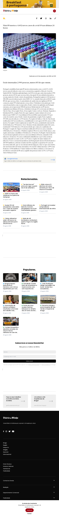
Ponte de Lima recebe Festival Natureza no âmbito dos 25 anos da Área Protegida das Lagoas (29, 299)
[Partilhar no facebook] (36, 18)
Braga (5, 443)
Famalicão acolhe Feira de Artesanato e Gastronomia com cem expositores (29, 276)
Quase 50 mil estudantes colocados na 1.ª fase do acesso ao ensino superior (11, 207)
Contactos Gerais (8, 481)
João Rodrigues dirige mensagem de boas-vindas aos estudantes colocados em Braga (47, 276)
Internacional (7, 454)
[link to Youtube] (13, 431)
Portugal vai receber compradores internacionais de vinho (46, 207)
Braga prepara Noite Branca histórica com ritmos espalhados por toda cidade (10, 276)
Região (5, 445)
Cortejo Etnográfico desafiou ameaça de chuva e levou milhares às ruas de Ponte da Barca (10, 321)
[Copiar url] (55, 18)
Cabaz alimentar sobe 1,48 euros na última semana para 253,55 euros (11, 220)
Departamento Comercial (11, 493)
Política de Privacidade (33, 364)
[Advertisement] (29, 245)
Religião (5, 450)
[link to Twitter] (9, 431)
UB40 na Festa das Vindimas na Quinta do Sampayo (10, 185)
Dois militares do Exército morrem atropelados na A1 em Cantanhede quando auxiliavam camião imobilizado (29, 208)
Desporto (6, 447)
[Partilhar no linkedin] (50, 18)
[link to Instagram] (6, 431)
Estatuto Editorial (8, 466)
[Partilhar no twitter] (41, 18)
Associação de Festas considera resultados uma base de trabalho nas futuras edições (10, 298)
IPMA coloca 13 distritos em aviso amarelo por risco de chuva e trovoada (47, 186)
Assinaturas (6, 469)
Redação (5, 487)
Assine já (29, 510)
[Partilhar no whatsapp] (46, 18)
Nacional (5, 452)
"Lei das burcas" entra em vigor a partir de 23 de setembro (29, 186)
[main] (29, 212)
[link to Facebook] (3, 431)
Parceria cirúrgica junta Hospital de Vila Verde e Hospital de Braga (47, 297)
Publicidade (6, 471)
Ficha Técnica (7, 464)
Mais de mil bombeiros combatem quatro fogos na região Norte (29, 220)
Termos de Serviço (45, 364)
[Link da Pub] (29, 4)
